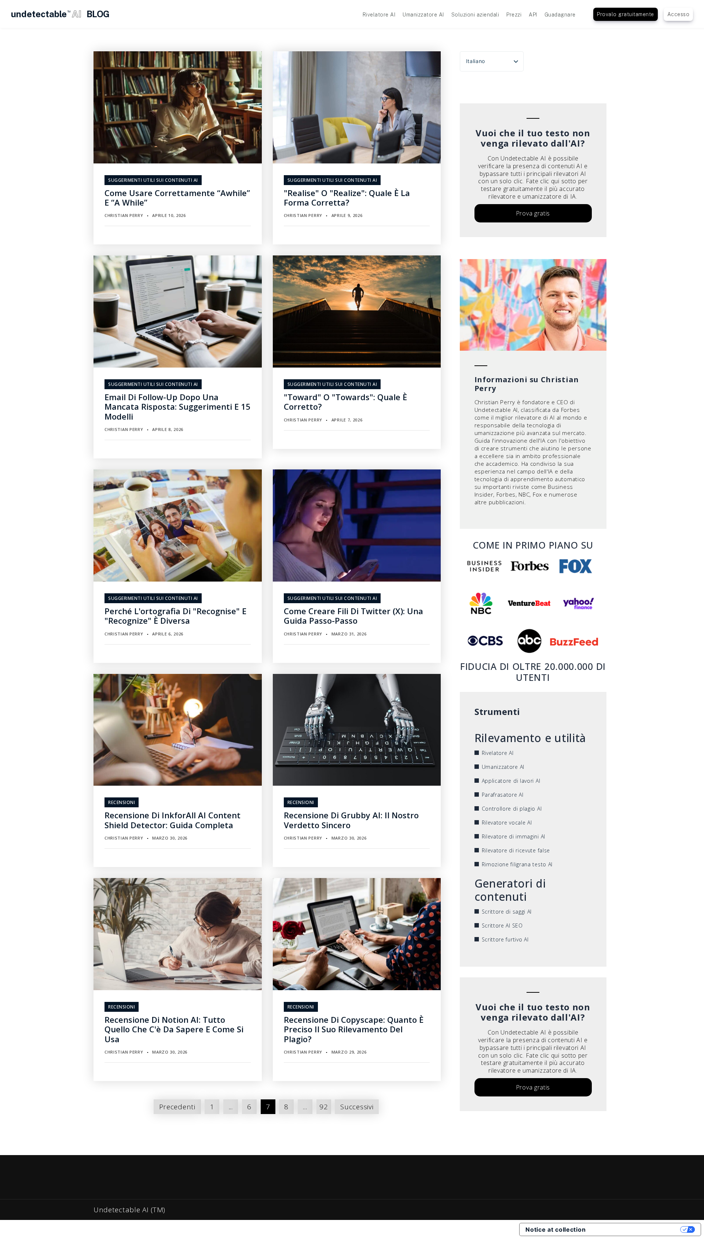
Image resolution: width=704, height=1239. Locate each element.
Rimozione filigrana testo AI (517, 864)
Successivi (356, 1106)
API (533, 15)
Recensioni (121, 802)
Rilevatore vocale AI (507, 822)
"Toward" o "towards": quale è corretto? (345, 401)
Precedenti (177, 1106)
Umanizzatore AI (423, 15)
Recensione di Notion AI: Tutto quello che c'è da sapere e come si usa (173, 1029)
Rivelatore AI (379, 15)
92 (323, 1106)
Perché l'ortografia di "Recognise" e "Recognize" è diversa (175, 615)
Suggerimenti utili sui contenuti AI (153, 180)
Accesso (678, 14)
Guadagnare (560, 15)
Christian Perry (123, 215)
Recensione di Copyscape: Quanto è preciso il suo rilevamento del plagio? (353, 1029)
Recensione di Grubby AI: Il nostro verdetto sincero (351, 820)
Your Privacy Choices (636, 1229)
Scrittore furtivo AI (505, 939)
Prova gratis (533, 213)
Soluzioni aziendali (475, 15)
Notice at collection (555, 1229)
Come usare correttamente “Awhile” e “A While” (177, 197)
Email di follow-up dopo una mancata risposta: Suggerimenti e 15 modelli (177, 406)
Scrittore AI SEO (502, 925)
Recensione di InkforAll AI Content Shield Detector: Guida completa (172, 820)
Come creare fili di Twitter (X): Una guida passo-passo (353, 615)
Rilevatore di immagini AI (514, 836)
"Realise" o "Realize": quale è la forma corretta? (347, 197)
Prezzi (513, 15)
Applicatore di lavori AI (511, 780)
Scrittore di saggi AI (507, 911)
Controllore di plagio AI (512, 808)
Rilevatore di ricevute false (516, 850)
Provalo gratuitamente (625, 14)
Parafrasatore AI (503, 794)
